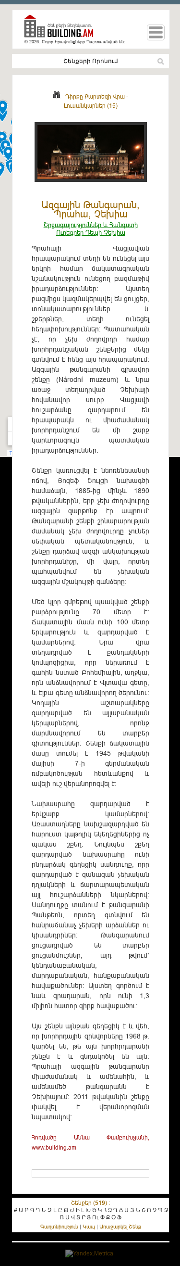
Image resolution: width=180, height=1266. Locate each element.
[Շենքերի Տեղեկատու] (62, 30)
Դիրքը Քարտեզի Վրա (95, 96)
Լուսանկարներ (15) (91, 105)
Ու (95, 1217)
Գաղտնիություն (59, 1226)
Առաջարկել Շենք (120, 1226)
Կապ (89, 1226)
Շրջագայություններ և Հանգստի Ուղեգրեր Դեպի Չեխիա (91, 228)
